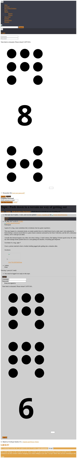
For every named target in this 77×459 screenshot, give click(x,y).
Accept (51, 448)
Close (2, 456)
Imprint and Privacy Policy (31, 442)
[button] (1, 25)
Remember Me (7, 193)
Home (3, 211)
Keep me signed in (10, 283)
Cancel (15, 202)
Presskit (7, 22)
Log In (4, 437)
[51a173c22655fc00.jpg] (14, 259)
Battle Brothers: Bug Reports (21, 211)
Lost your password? (18, 193)
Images (10, 13)
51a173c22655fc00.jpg (15, 262)
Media (6, 12)
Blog (6, 5)
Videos (10, 15)
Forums (7, 18)
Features (7, 7)
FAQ (6, 10)
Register (8, 196)
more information (42, 448)
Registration (8, 20)
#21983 (20, 221)
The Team (8, 17)
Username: (5, 279)
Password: (5, 281)
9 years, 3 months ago (43, 215)
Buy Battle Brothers (10, 8)
